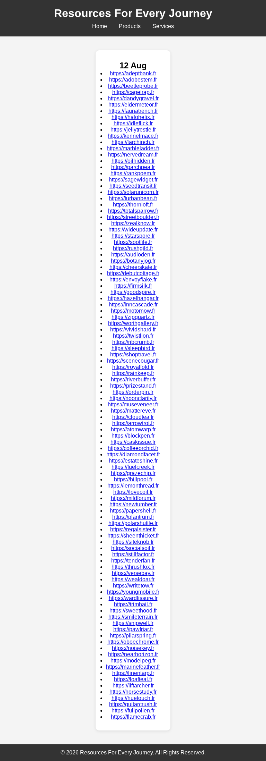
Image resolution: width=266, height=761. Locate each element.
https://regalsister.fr (133, 529)
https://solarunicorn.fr (133, 192)
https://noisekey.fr (133, 648)
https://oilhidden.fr (133, 161)
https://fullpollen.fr (133, 710)
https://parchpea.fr (133, 167)
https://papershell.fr (133, 511)
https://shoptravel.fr (133, 354)
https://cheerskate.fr (133, 267)
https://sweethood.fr (133, 611)
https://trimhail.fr (133, 604)
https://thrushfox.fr (133, 567)
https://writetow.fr (133, 586)
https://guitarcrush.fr (133, 704)
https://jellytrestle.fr (133, 130)
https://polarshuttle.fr (133, 523)
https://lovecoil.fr (133, 492)
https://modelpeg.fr (133, 660)
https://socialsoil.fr (133, 548)
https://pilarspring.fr (133, 636)
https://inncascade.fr (133, 304)
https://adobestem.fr (133, 80)
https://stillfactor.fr (133, 554)
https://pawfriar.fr (133, 629)
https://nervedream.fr (133, 155)
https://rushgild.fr (133, 248)
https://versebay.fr (133, 573)
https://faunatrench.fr (133, 111)
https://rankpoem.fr (133, 173)
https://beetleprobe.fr (133, 86)
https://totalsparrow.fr (133, 211)
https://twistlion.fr (133, 336)
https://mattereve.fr (133, 411)
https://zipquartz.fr (133, 317)
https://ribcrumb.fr (133, 342)
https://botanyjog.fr (133, 261)
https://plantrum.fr (133, 517)
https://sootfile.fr (133, 242)
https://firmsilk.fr (133, 286)
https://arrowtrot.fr (133, 423)
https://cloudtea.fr (133, 417)
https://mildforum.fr (133, 498)
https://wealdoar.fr (133, 579)
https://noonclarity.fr (133, 398)
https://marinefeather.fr (133, 667)
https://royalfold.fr (133, 367)
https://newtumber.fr (133, 504)
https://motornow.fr (133, 311)
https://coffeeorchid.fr (133, 448)
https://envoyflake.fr (133, 279)
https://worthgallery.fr (133, 323)
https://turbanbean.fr (133, 198)
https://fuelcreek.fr (133, 467)
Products (130, 26)
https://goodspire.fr (133, 292)
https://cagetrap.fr (133, 92)
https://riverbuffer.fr (133, 379)
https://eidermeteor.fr (133, 105)
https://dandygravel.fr (133, 98)
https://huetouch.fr (133, 698)
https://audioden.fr (133, 254)
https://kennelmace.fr (133, 136)
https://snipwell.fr (133, 623)
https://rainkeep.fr (133, 373)
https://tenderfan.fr (133, 561)
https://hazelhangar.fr (133, 298)
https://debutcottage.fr (133, 273)
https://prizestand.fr (133, 386)
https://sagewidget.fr (133, 180)
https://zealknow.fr (133, 223)
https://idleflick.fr (133, 123)
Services (163, 26)
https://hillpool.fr (133, 479)
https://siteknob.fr (133, 542)
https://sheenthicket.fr (133, 536)
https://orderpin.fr (133, 392)
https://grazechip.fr (133, 473)
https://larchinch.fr (133, 142)
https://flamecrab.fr (133, 717)
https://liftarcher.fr (133, 685)
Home (99, 26)
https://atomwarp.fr (133, 429)
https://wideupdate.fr (133, 229)
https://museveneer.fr (133, 404)
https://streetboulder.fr (133, 217)
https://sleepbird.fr (133, 348)
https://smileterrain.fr (133, 617)
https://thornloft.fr (133, 205)
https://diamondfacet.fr (133, 454)
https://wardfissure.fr (133, 598)
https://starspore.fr (133, 236)
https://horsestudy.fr (133, 692)
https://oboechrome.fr (133, 642)
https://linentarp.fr (133, 673)
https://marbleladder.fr (133, 148)
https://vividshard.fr (133, 329)
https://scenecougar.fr (133, 361)
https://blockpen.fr (133, 436)
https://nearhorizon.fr (133, 654)
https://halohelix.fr (133, 117)
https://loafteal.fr (133, 679)
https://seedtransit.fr (133, 186)
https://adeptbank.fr (133, 73)
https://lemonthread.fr (133, 486)
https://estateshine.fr (133, 461)
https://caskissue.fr (133, 442)
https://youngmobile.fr (133, 592)
